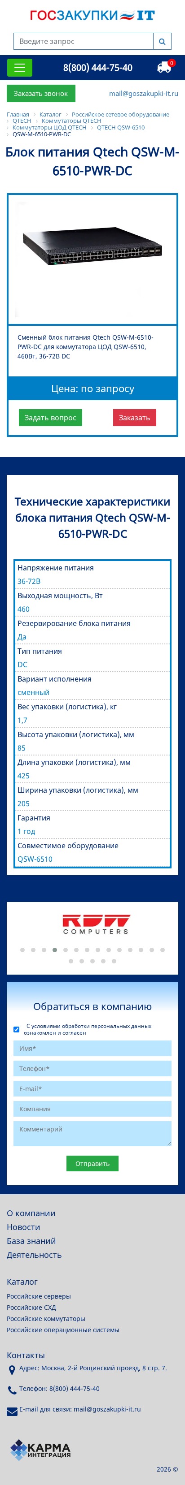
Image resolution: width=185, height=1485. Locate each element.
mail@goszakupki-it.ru (143, 93)
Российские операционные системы (63, 1329)
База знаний (31, 1240)
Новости (23, 1227)
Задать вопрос (50, 418)
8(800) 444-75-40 (97, 67)
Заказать (134, 418)
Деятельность (34, 1254)
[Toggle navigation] (19, 68)
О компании (31, 1213)
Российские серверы (39, 1296)
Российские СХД (31, 1307)
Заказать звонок (41, 93)
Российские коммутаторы (46, 1318)
